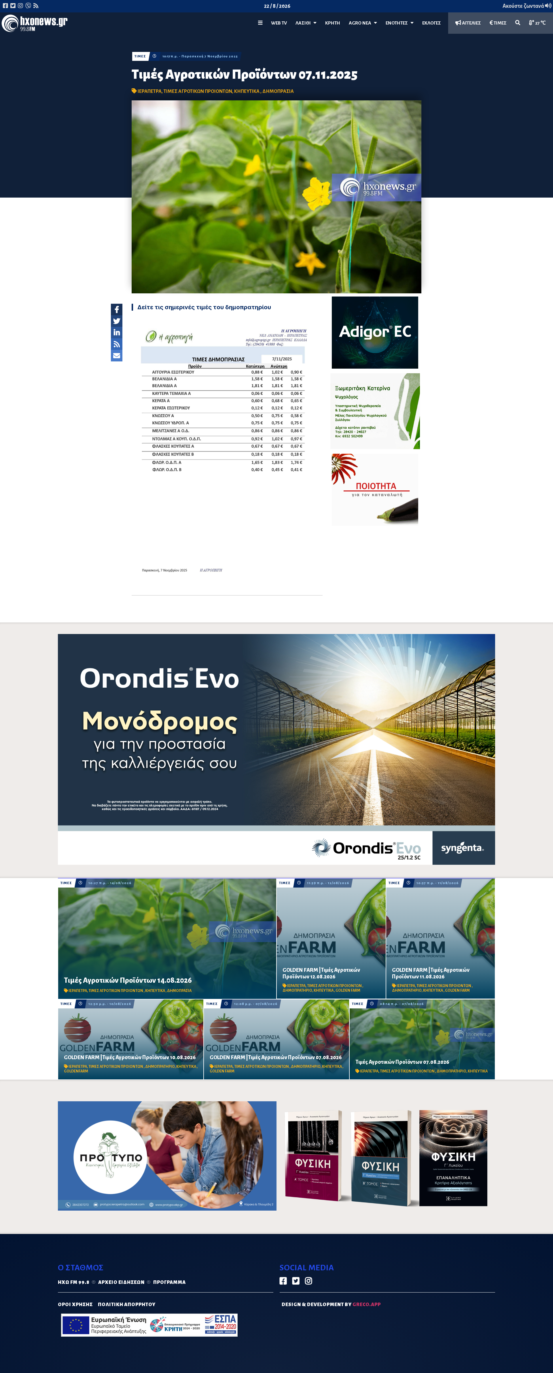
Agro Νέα (361, 23)
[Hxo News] (34, 24)
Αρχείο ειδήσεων (121, 1282)
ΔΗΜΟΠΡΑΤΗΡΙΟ (297, 991)
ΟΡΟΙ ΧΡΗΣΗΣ (75, 1304)
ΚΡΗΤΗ (332, 23)
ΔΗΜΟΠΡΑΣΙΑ (278, 91)
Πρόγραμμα (169, 1282)
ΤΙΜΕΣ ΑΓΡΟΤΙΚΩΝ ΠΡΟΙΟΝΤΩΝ (198, 91)
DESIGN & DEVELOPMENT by (331, 1304)
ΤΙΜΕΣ (500, 23)
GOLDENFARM (76, 1071)
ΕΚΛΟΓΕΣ (431, 23)
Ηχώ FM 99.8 (74, 1282)
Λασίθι (304, 23)
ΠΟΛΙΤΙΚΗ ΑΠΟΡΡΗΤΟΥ (127, 1304)
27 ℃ (540, 23)
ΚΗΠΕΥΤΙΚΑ (247, 91)
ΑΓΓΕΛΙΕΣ (471, 23)
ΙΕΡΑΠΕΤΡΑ (150, 91)
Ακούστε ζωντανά (524, 6)
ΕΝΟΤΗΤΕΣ (398, 23)
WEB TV (279, 23)
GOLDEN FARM (348, 991)
